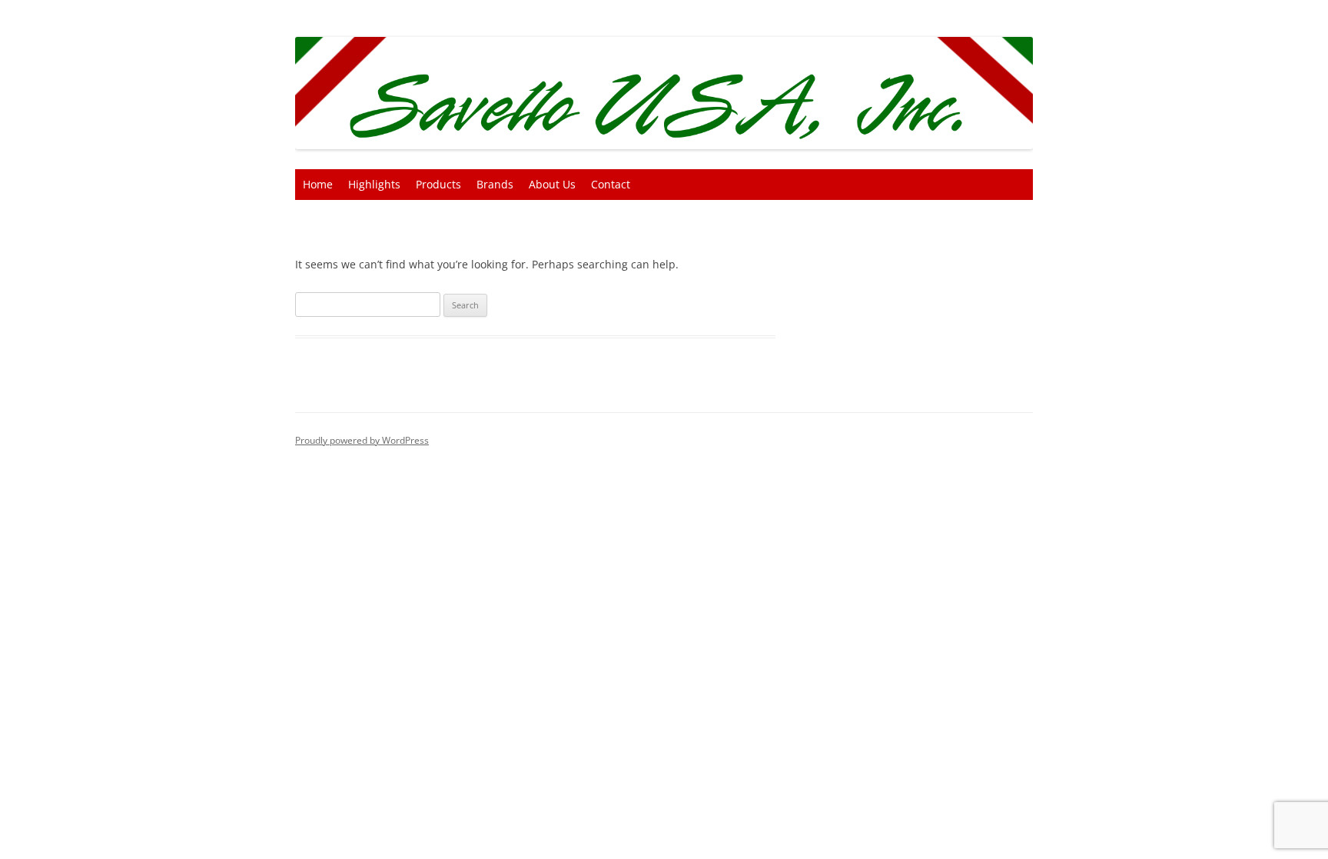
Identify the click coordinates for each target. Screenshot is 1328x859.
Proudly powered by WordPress (362, 440)
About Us (552, 184)
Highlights (374, 184)
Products (438, 184)
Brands (494, 184)
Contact (610, 184)
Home (318, 184)
